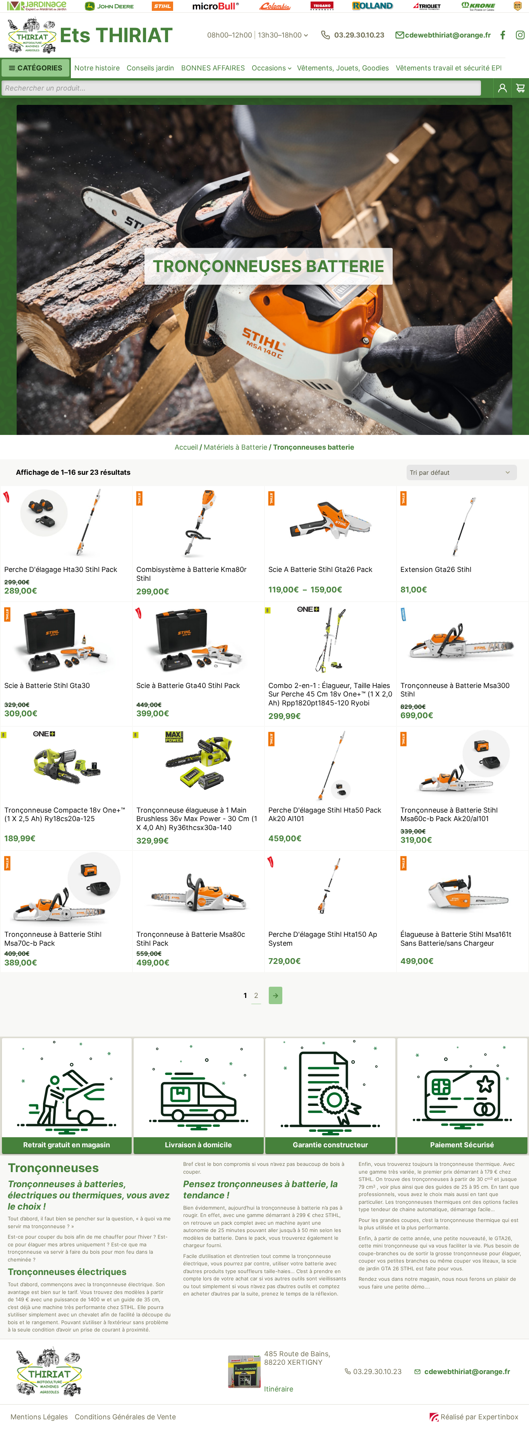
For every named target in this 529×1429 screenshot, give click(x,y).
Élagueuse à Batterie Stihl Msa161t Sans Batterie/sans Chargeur (456, 938)
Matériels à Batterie (235, 447)
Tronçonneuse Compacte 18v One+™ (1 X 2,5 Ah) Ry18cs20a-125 (64, 814)
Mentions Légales (39, 1417)
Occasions (269, 68)
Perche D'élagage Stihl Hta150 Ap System (322, 938)
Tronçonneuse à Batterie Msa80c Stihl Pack (190, 938)
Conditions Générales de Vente (125, 1417)
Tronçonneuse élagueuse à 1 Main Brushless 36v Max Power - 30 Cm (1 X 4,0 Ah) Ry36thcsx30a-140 (196, 819)
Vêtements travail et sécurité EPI (449, 68)
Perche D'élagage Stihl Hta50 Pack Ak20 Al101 (324, 814)
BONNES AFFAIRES (213, 68)
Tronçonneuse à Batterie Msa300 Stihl (455, 689)
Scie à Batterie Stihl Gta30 (47, 685)
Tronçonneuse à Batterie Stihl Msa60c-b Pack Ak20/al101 (449, 814)
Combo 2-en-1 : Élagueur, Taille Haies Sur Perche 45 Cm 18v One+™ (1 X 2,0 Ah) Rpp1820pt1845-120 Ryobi (330, 694)
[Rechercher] (487, 88)
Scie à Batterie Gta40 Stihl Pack (188, 685)
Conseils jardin (150, 68)
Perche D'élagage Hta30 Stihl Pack (60, 569)
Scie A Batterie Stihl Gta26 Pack (320, 569)
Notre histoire (97, 68)
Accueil (186, 447)
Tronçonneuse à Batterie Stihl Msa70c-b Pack (52, 938)
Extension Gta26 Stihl (435, 569)
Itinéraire (278, 1389)
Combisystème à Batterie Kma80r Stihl (191, 573)
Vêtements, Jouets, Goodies (343, 68)
